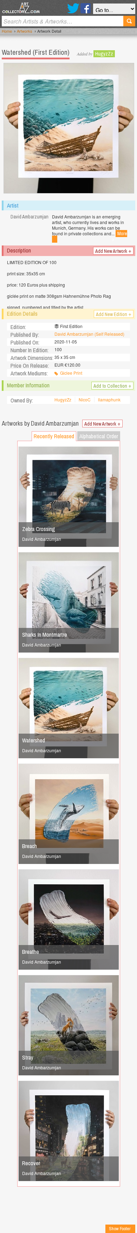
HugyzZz (104, 54)
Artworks (24, 31)
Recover (31, 1163)
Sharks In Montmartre (44, 634)
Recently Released (54, 436)
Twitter (73, 8)
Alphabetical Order (98, 436)
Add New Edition (113, 314)
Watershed (33, 740)
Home (7, 31)
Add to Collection (112, 385)
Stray (27, 1057)
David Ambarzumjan (41, 539)
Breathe (30, 952)
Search (129, 21)
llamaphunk (109, 399)
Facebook (85, 8)
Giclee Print (71, 373)
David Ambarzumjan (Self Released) (89, 334)
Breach (29, 846)
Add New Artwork (113, 251)
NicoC (85, 399)
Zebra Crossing (38, 529)
